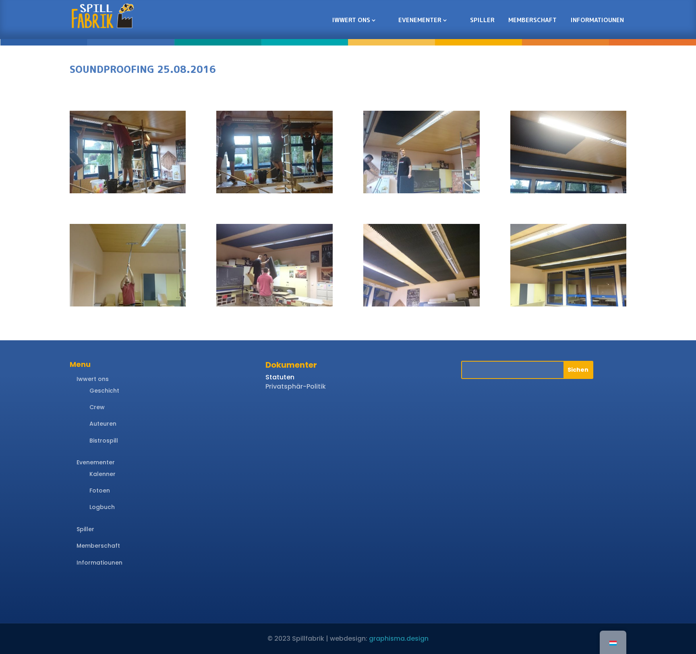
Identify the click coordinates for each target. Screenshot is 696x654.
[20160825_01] (128, 193)
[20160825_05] (128, 306)
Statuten (279, 377)
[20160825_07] (421, 306)
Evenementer (419, 20)
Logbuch (102, 507)
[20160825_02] (274, 193)
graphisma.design (399, 638)
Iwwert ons (351, 20)
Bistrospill (103, 441)
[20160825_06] (274, 306)
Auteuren (102, 424)
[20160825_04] (568, 193)
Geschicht (104, 391)
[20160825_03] (421, 193)
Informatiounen (597, 20)
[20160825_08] (568, 306)
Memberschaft (532, 20)
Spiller (482, 20)
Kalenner (102, 474)
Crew (97, 407)
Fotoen (99, 490)
